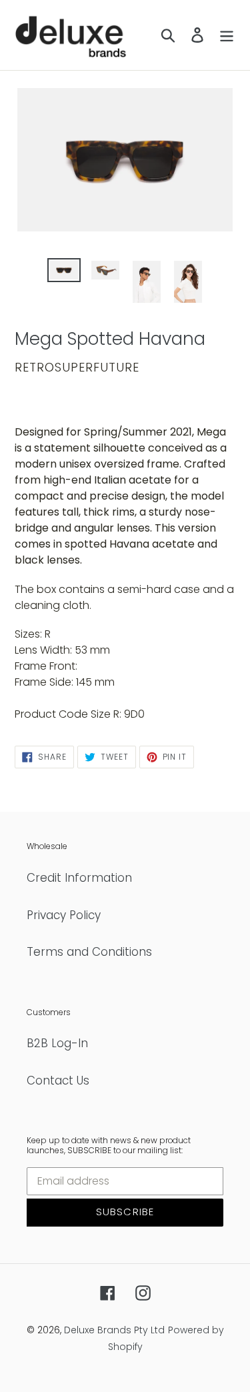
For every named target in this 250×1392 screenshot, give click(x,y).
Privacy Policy (64, 915)
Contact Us (58, 1081)
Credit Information (79, 878)
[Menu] (226, 35)
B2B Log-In (57, 1043)
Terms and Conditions (89, 952)
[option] (64, 273)
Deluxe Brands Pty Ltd (114, 1330)
